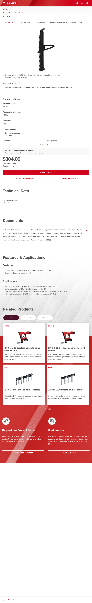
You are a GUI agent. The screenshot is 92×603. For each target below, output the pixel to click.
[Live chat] (13, 600)
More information (10, 83)
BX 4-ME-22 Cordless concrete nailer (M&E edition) (22, 349)
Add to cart (47, 172)
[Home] (11, 3)
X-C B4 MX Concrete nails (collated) (65, 389)
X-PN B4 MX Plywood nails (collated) (22, 389)
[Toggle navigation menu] (3, 3)
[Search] (87, 3)
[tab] (9, 22)
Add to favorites (26, 178)
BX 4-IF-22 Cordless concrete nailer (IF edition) (66, 349)
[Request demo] (8, 600)
